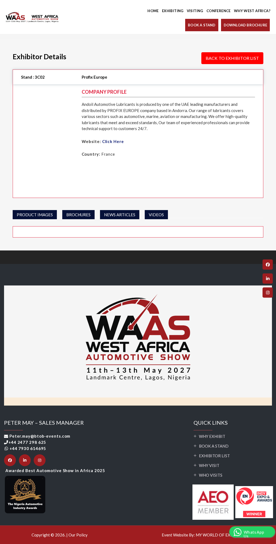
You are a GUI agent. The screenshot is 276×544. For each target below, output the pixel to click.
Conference (218, 11)
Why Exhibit (212, 436)
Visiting (195, 11)
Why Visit (209, 465)
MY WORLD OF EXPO (216, 534)
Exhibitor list (214, 455)
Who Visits (210, 475)
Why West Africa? (252, 11)
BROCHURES (78, 214)
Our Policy (78, 534)
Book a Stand (214, 446)
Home (153, 11)
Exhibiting (173, 11)
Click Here (113, 141)
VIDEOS (156, 214)
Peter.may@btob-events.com (39, 436)
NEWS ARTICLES (119, 214)
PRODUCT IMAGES (35, 214)
